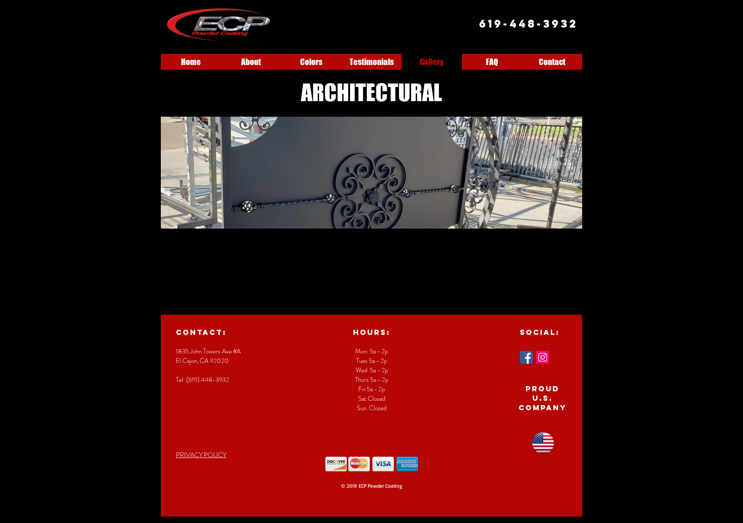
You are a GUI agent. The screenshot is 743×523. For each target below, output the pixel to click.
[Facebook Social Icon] (526, 357)
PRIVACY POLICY (201, 455)
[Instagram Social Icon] (542, 357)
